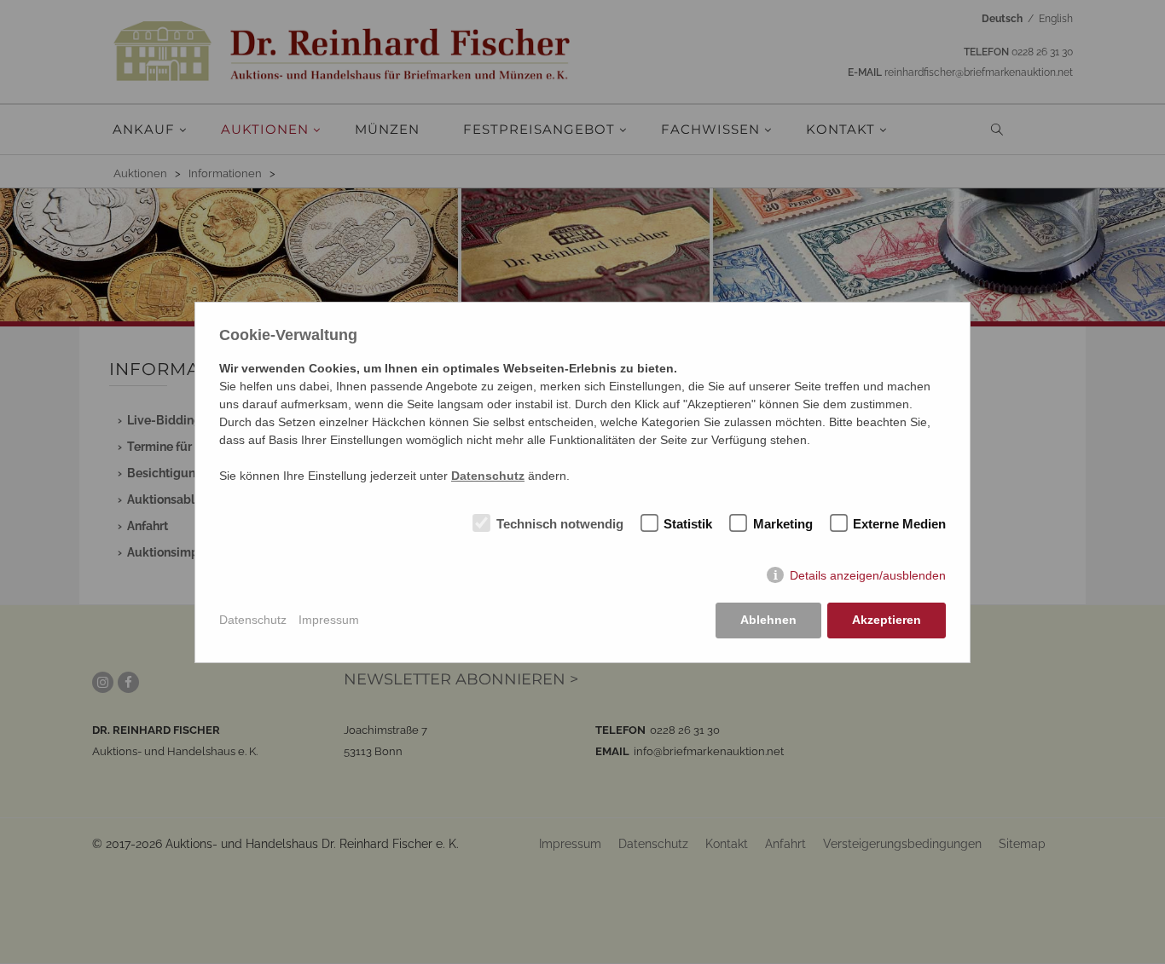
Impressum (328, 619)
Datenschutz (253, 619)
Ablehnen (768, 619)
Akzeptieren (886, 619)
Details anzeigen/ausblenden (868, 575)
